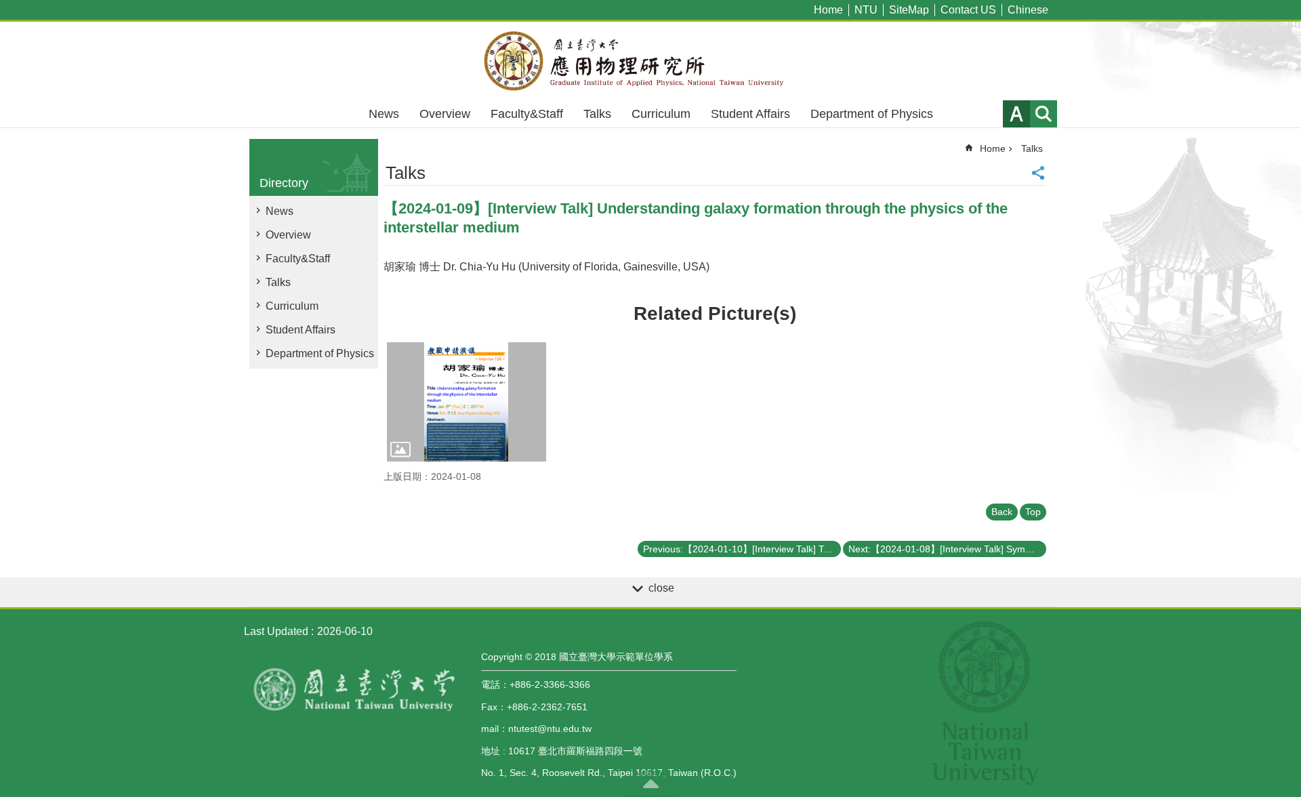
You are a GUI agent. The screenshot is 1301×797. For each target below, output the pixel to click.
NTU (865, 10)
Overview (444, 114)
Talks (597, 114)
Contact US (968, 10)
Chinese (1028, 10)
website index (1043, 113)
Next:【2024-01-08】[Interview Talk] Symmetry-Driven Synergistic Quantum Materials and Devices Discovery (947, 549)
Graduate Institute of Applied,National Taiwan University (650, 61)
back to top (650, 783)
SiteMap (909, 10)
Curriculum (661, 114)
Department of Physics (871, 114)
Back (1001, 511)
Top (1033, 511)
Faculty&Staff (527, 114)
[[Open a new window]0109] (466, 402)
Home (828, 10)
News (384, 114)
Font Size (1016, 113)
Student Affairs (750, 114)
